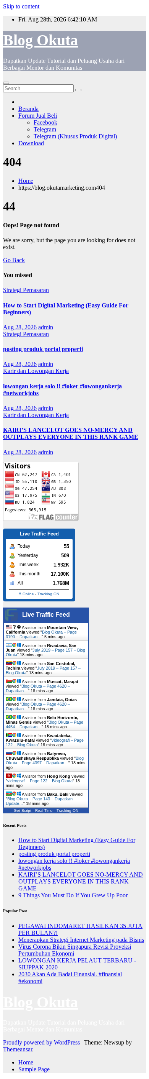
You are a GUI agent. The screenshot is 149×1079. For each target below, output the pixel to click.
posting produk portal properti (43, 349)
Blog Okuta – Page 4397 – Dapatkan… (45, 760)
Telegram (45, 129)
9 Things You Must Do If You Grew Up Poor (73, 895)
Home (25, 180)
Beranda (28, 108)
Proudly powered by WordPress (42, 1042)
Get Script (22, 810)
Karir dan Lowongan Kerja (36, 371)
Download (31, 143)
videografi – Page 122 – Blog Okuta (40, 780)
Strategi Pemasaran (26, 290)
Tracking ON (48, 594)
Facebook (45, 122)
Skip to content (21, 6)
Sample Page (34, 1069)
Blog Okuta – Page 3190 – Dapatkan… (41, 634)
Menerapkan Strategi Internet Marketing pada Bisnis (81, 939)
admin (45, 327)
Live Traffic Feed (46, 614)
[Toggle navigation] (6, 83)
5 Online (26, 594)
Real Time (44, 810)
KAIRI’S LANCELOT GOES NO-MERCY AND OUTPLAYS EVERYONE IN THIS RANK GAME (70, 433)
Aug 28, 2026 (20, 327)
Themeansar (17, 1049)
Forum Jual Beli (37, 115)
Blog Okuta (40, 40)
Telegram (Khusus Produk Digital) (75, 136)
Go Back (14, 260)
